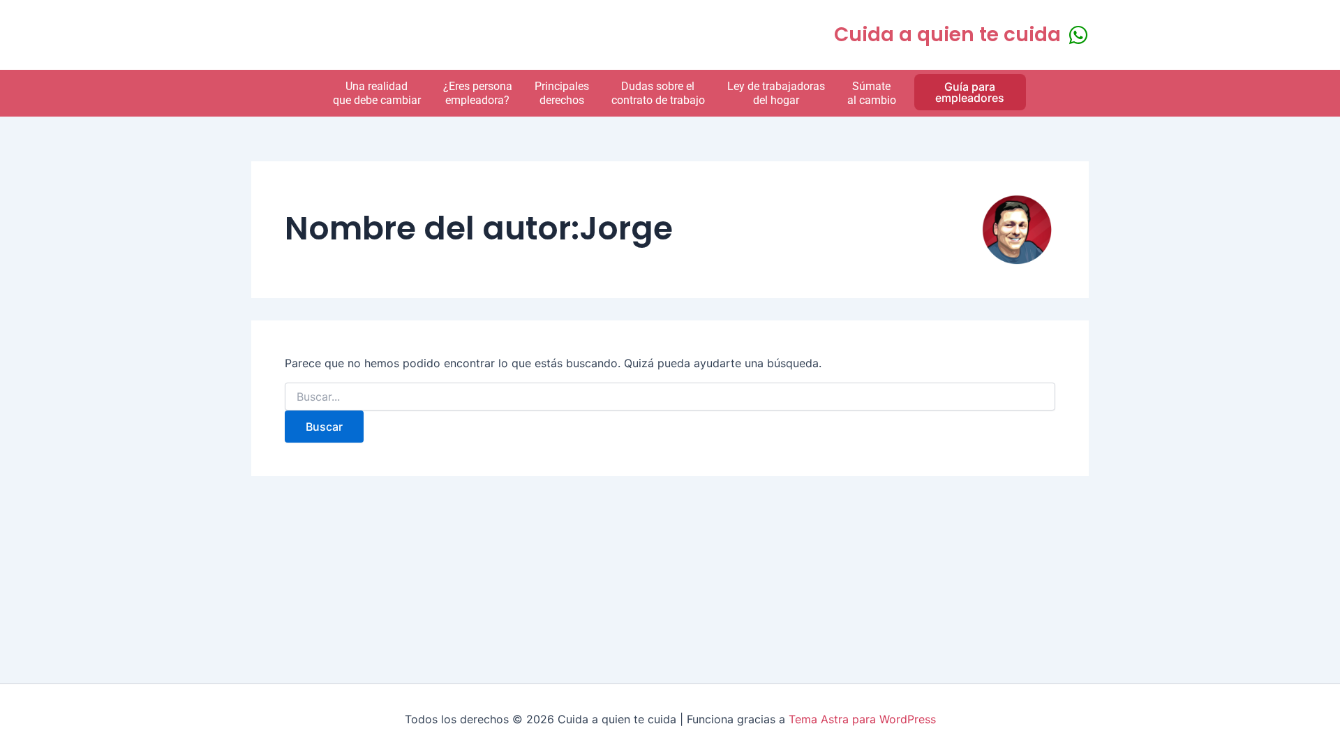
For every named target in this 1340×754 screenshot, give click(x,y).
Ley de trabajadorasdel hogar (776, 93)
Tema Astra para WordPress (862, 719)
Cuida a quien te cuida (947, 34)
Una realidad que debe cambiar (377, 93)
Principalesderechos (562, 93)
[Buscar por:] (670, 397)
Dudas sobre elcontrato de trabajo (658, 93)
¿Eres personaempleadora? (477, 93)
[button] (970, 92)
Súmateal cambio (871, 93)
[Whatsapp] (1078, 34)
